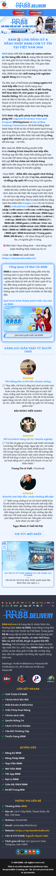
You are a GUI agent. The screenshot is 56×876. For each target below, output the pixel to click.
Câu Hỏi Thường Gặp (17, 731)
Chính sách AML (14, 715)
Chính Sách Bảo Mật (17, 699)
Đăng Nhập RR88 (14, 758)
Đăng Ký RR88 (13, 753)
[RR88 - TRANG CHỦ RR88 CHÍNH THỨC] (30, 4)
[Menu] (4, 4)
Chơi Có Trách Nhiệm (17, 726)
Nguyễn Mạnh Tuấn (37, 836)
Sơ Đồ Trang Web (15, 790)
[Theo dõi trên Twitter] (26, 852)
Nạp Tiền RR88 (13, 763)
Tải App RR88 (12, 774)
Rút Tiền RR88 (13, 769)
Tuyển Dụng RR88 (15, 736)
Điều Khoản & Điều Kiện (19, 705)
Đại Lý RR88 (11, 779)
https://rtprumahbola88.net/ (19, 258)
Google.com (30, 203)
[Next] (53, 563)
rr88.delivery (19, 206)
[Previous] (2, 563)
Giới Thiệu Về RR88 (16, 694)
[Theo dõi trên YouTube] (34, 852)
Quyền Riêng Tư (14, 720)
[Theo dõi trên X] (22, 852)
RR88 (24, 806)
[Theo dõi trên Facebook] (18, 852)
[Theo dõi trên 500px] (37, 852)
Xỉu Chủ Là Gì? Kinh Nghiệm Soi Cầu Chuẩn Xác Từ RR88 (28, 574)
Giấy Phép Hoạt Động (17, 710)
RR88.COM (37, 647)
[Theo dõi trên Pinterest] (30, 852)
